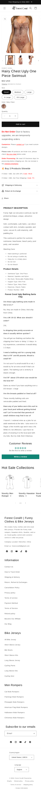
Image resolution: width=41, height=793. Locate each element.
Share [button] (6, 198)
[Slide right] (38, 60)
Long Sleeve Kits (11, 671)
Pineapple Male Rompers (14, 702)
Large (29, 92)
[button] (4, 8)
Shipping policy (28, 784)
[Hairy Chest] (4, 106)
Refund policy (10, 613)
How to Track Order (12, 572)
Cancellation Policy (12, 587)
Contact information (22, 788)
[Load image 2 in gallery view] (20, 60)
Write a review (20, 457)
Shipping (4, 84)
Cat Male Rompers (12, 692)
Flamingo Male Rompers (14, 697)
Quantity (5, 111)
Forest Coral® (19, 778)
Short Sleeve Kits (11, 655)
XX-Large (20, 97)
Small (6, 92)
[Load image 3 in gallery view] (30, 60)
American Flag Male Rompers (16, 707)
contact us (20, 144)
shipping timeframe (11, 164)
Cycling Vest (9, 676)
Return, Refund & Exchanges (16, 582)
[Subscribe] (33, 733)
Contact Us (9, 567)
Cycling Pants (10, 665)
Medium (18, 92)
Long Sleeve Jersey (12, 660)
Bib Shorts (9, 650)
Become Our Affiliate (13, 619)
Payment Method (11, 603)
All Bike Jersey (10, 639)
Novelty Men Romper (7, 494)
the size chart (12, 154)
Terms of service (11, 598)
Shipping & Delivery (12, 577)
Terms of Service (11, 608)
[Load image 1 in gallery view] (10, 60)
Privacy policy (10, 593)
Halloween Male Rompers (15, 712)
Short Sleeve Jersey (12, 645)
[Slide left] (2, 60)
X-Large (7, 97)
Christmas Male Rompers (14, 718)
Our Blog (8, 624)
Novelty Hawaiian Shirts (27, 494)
